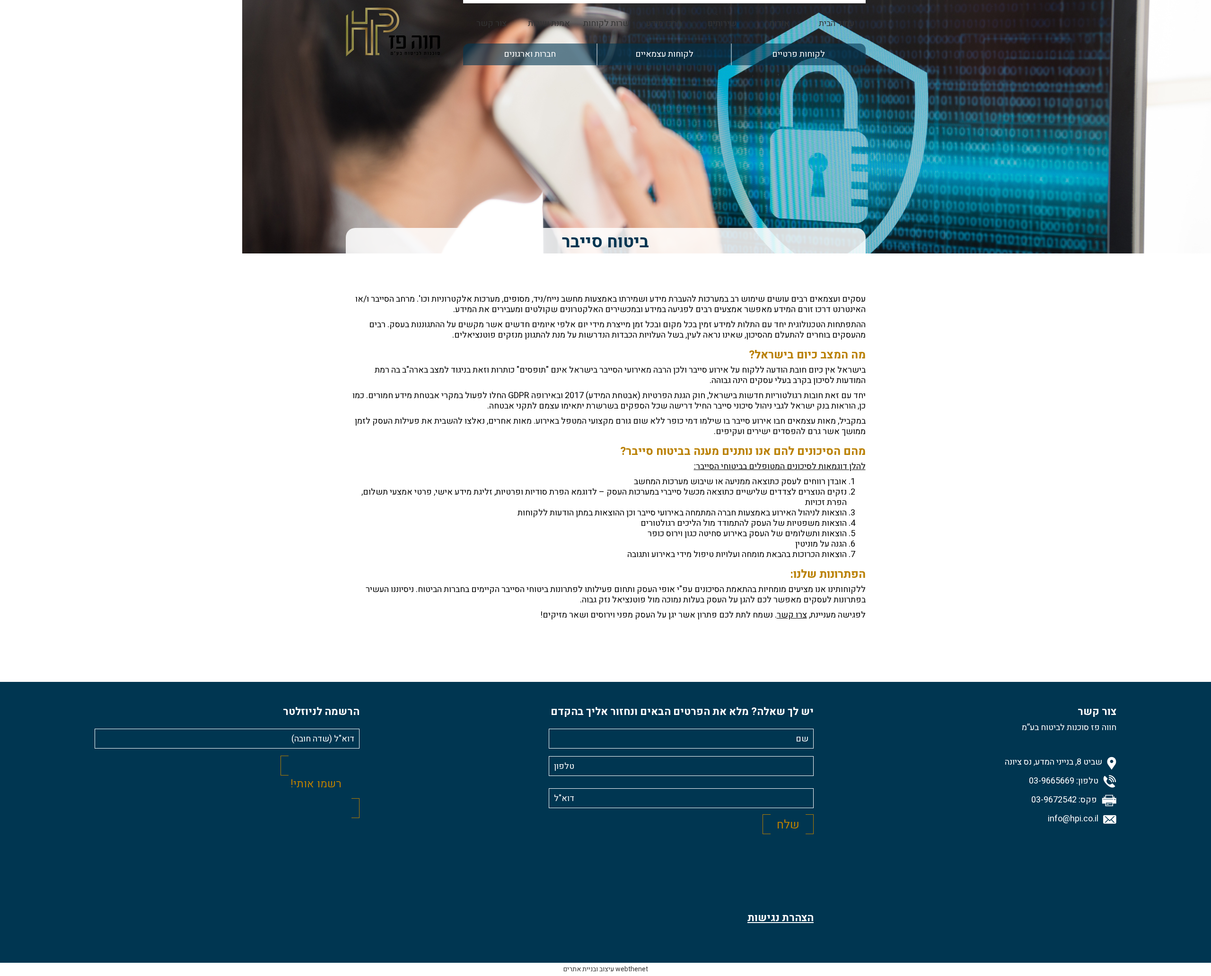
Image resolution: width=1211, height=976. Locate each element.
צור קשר (491, 23)
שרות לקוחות (606, 23)
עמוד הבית (836, 23)
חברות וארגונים (530, 54)
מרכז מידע (664, 23)
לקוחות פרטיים (798, 54)
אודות (779, 23)
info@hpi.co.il (1073, 819)
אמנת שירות (549, 23)
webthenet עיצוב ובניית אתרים (605, 969)
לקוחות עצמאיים (664, 54)
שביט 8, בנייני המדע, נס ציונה (1053, 762)
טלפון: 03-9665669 (1063, 781)
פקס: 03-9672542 (1064, 800)
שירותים (722, 23)
